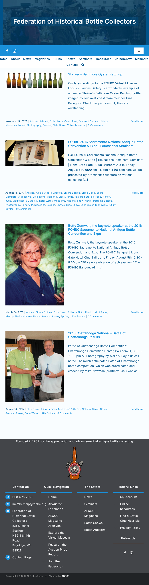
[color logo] (74, 448)
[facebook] (7, 51)
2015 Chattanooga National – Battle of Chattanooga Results (97, 335)
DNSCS (65, 576)
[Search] (82, 65)
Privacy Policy (130, 528)
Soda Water (87, 204)
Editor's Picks (76, 312)
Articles (43, 121)
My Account (128, 497)
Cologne (52, 196)
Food (98, 196)
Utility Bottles (77, 316)
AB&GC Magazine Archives (55, 520)
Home (52, 497)
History (104, 121)
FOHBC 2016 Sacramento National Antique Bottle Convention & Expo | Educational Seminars (105, 144)
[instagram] (14, 51)
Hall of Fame (100, 312)
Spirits (64, 316)
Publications (38, 204)
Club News (24, 196)
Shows (61, 204)
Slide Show (59, 125)
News (21, 125)
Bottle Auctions (95, 530)
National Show (75, 200)
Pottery (26, 204)
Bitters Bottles (72, 192)
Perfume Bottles (102, 200)
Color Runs (70, 121)
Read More (137, 121)
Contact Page (21, 557)
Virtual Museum (76, 125)
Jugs (8, 200)
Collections (56, 121)
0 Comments (95, 125)
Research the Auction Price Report (57, 549)
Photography (34, 125)
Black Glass (88, 192)
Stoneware (101, 204)
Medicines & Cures (24, 200)
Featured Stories (88, 121)
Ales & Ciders (44, 192)
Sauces (47, 125)
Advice (34, 121)
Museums (11, 125)
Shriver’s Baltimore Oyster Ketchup (95, 74)
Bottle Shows (93, 523)
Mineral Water (44, 200)
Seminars (90, 504)
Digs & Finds (66, 196)
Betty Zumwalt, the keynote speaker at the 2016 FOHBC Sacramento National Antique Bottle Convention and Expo (105, 229)
